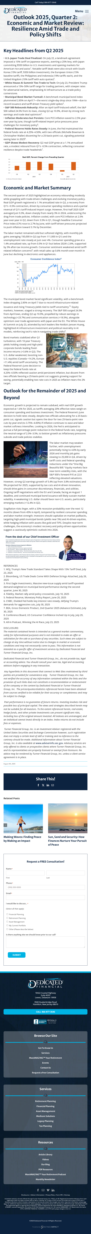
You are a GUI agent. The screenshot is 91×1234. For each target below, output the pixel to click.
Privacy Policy (50, 1195)
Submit (17, 954)
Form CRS (59, 1195)
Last (48, 878)
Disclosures (25, 1195)
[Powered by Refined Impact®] (45, 1226)
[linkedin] (53, 1190)
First (8, 878)
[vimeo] (48, 1190)
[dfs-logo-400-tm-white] (45, 979)
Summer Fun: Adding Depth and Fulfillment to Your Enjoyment (65, 840)
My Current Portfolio (17, 925)
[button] (5, 825)
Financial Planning (16, 914)
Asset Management (16, 922)
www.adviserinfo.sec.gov (49, 743)
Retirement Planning (17, 918)
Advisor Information (37, 1195)
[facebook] (38, 1190)
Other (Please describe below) (21, 929)
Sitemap (67, 1195)
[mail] (43, 1190)
